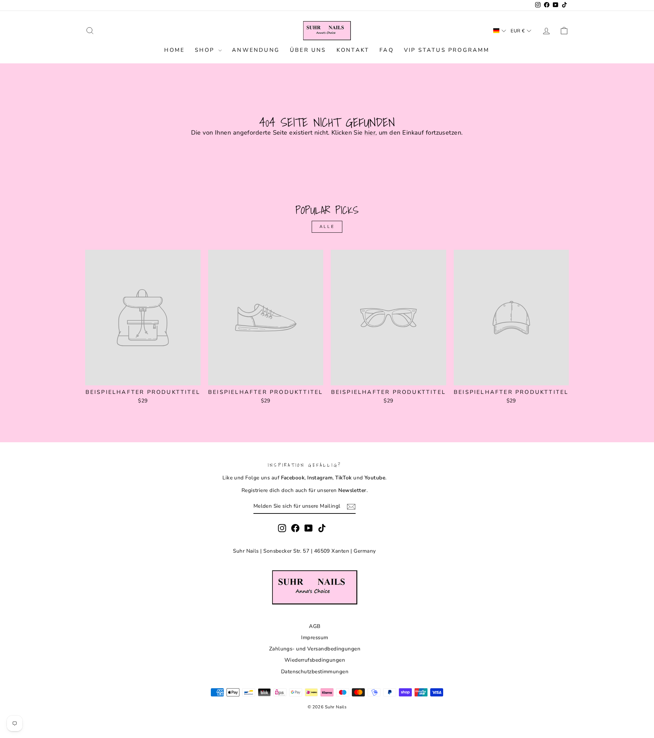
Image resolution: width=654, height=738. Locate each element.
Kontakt (353, 50)
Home (174, 50)
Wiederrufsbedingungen (314, 660)
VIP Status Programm (447, 50)
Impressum (314, 637)
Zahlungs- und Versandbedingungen (314, 648)
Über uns (308, 50)
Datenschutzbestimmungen (314, 671)
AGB (314, 626)
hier (369, 132)
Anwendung (256, 50)
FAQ (386, 50)
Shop (206, 50)
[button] (499, 30)
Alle (327, 226)
